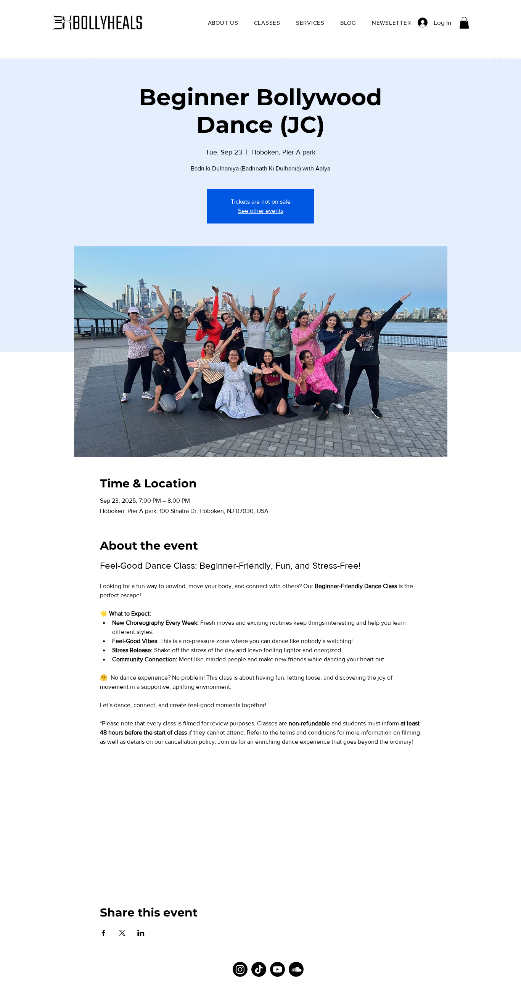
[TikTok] (258, 969)
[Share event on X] (122, 933)
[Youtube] (277, 969)
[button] (222, 23)
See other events (260, 210)
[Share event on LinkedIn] (141, 933)
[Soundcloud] (296, 969)
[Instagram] (240, 969)
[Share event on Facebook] (103, 933)
